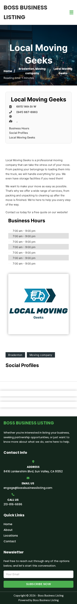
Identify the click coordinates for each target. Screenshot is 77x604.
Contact (10, 541)
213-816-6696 (13, 504)
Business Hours (19, 128)
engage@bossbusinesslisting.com (28, 488)
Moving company (41, 355)
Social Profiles (18, 133)
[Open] (71, 12)
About (8, 530)
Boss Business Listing (25, 12)
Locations (11, 536)
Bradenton (26, 69)
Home (8, 71)
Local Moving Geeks (22, 137)
